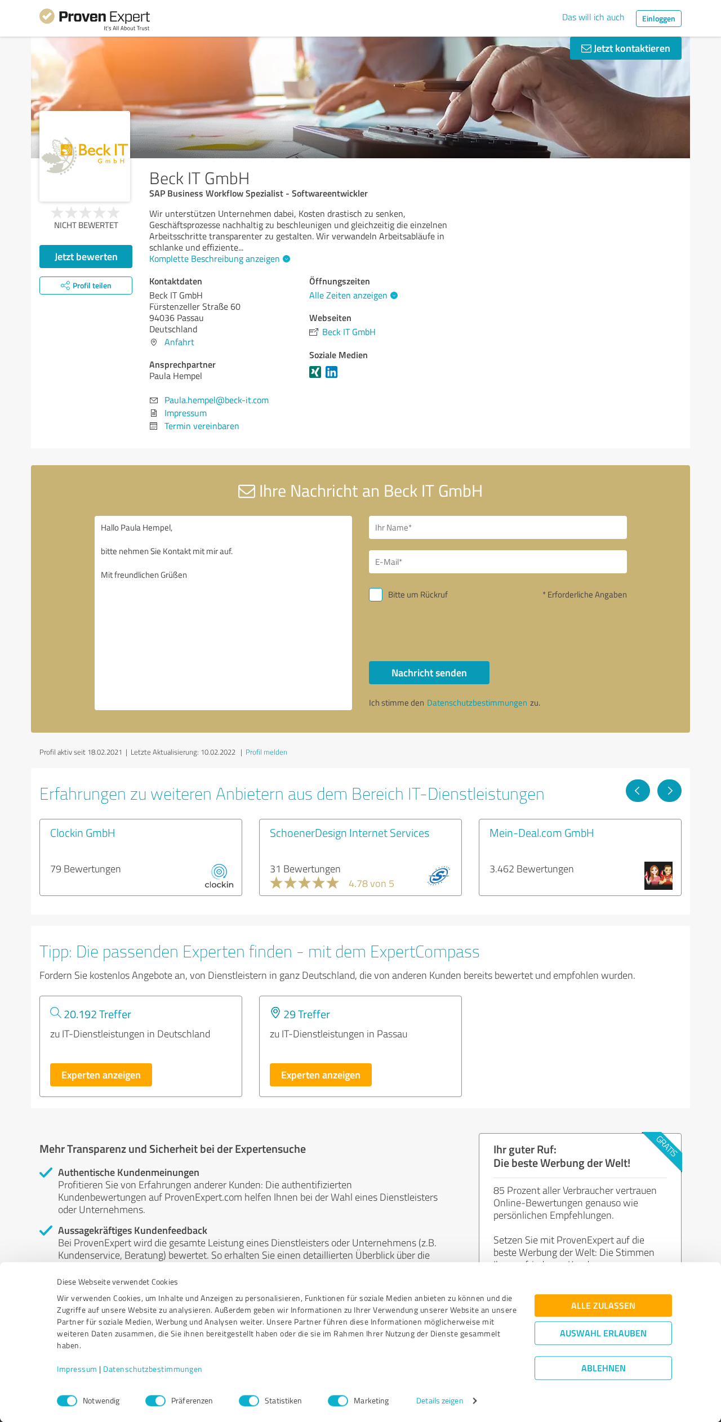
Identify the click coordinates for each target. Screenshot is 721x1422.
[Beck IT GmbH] (85, 156)
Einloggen (658, 18)
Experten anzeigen (101, 1074)
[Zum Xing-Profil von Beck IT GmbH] (317, 377)
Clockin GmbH (82, 832)
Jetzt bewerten (86, 256)
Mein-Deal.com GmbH (541, 832)
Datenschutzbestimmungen (153, 1369)
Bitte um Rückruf (418, 594)
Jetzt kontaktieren (630, 48)
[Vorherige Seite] (638, 790)
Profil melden (266, 752)
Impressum (77, 1369)
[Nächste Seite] (669, 790)
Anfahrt (179, 342)
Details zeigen (439, 1401)
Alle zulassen (603, 1305)
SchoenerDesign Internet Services (349, 832)
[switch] (155, 1400)
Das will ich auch (593, 17)
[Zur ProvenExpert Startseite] (94, 21)
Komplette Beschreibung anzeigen (214, 258)
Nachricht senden (429, 672)
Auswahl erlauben (603, 1333)
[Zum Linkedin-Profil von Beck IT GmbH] (334, 377)
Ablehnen (603, 1368)
